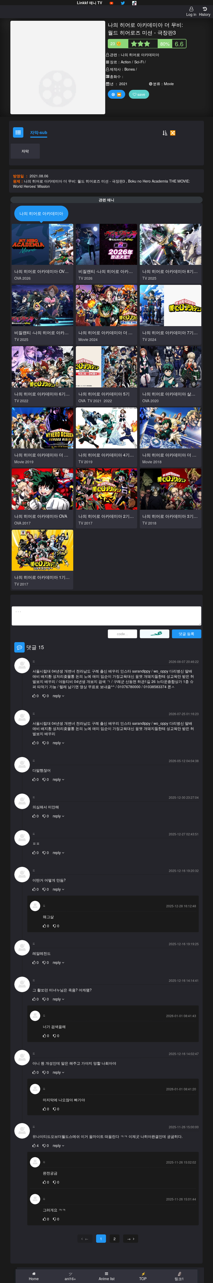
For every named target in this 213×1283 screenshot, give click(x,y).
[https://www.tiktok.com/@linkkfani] (134, 2)
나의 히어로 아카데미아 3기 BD (168, 516)
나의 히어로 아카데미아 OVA (40, 516)
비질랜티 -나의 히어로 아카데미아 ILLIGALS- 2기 (105, 271)
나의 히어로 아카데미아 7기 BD (168, 333)
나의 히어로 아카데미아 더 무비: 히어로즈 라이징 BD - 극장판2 (41, 455)
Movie (169, 83)
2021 (123, 83)
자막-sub (38, 132)
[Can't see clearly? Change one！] (154, 633)
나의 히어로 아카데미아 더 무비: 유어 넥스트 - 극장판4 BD (105, 333)
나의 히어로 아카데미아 (140, 54)
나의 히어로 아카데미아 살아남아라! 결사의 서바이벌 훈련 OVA (169, 394)
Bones (129, 69)
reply (57, 695)
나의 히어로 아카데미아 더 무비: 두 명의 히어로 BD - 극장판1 (170, 455)
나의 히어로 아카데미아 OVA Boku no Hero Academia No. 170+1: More (40, 271)
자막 (25, 150)
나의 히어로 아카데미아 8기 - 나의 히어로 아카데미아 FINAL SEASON (169, 271)
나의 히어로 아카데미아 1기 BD (39, 577)
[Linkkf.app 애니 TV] (111, 2)
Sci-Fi (139, 61)
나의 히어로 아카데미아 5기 (104, 394)
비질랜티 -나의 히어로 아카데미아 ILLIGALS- (41, 333)
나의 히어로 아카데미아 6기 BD (39, 394)
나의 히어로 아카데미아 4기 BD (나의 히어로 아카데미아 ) (105, 455)
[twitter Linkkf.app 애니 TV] (123, 2)
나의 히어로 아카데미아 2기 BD (104, 516)
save (140, 94)
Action (126, 61)
